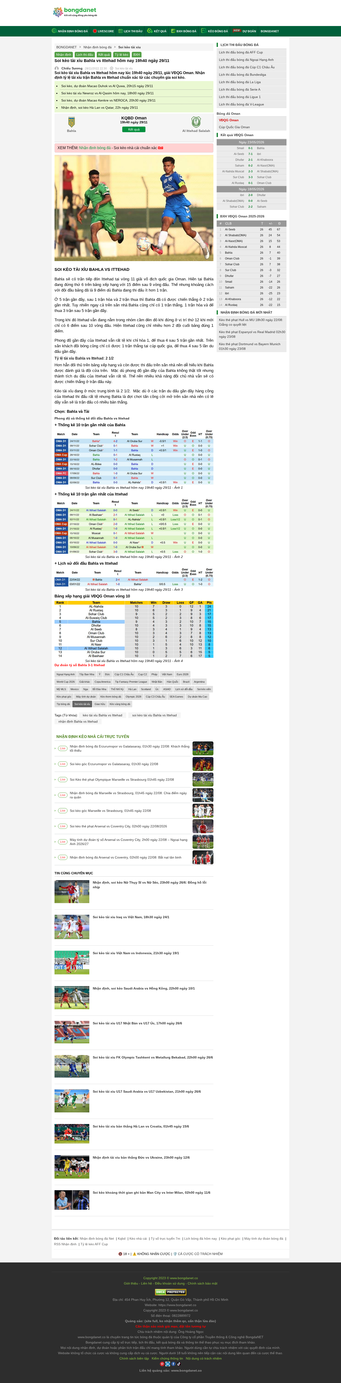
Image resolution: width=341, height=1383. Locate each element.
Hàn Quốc (172, 681)
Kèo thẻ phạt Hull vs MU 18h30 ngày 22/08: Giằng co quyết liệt (251, 322)
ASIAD (167, 689)
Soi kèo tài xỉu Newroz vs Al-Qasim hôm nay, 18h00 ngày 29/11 (107, 93)
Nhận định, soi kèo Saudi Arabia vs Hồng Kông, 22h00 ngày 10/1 (144, 988)
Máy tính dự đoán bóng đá (263, 1238)
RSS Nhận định (65, 1244)
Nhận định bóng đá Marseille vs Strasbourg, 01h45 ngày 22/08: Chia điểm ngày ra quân (128, 795)
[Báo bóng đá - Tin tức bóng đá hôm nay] (74, 9)
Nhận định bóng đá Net (97, 1238)
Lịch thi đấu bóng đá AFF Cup (241, 52)
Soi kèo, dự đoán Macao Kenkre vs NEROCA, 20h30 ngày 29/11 (108, 100)
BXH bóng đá (186, 31)
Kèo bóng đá (217, 31)
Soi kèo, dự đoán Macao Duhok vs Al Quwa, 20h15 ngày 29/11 (107, 86)
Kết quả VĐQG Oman (237, 135)
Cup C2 (142, 674)
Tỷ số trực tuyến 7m (165, 1238)
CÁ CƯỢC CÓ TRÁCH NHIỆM (200, 1254)
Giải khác (84, 681)
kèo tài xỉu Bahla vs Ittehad (102, 715)
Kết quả (160, 31)
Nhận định (63, 54)
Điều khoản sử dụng (170, 1283)
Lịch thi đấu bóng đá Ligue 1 (240, 97)
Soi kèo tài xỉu (82, 704)
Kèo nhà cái (138, 1238)
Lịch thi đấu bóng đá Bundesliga (242, 74)
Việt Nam (167, 674)
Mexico (75, 689)
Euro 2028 (182, 674)
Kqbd (121, 1238)
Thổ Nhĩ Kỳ (117, 689)
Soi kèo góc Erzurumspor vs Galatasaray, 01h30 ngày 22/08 (114, 764)
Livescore (105, 31)
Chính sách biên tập (134, 1358)
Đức (107, 674)
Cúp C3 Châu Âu (155, 696)
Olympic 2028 (133, 696)
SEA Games (176, 696)
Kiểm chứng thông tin (167, 1358)
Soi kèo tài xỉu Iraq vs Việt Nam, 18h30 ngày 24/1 (131, 917)
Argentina (199, 681)
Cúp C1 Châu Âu (124, 674)
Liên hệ (146, 1283)
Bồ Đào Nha (99, 689)
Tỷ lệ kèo (121, 54)
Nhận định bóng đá (73, 31)
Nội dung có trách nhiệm (204, 1358)
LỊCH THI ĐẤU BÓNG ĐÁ (240, 45)
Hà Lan (132, 689)
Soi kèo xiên (204, 689)
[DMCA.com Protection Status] (170, 1294)
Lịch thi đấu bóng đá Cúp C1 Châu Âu (247, 67)
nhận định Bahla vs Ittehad (78, 721)
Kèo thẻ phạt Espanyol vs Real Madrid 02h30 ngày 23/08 (252, 334)
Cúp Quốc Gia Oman (234, 127)
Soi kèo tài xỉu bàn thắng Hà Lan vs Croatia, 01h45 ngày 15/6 (141, 1126)
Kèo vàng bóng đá (120, 704)
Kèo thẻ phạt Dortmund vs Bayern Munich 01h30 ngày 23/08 (249, 346)
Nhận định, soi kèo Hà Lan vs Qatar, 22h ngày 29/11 (99, 107)
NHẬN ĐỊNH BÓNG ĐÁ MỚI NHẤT (246, 312)
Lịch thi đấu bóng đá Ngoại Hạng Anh (246, 60)
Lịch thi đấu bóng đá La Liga (240, 82)
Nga (85, 689)
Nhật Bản (157, 681)
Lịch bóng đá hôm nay (200, 1238)
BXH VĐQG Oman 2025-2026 (242, 216)
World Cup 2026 (66, 681)
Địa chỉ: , (170, 1299)
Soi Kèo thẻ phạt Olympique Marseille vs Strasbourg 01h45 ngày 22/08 (122, 779)
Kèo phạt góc (64, 696)
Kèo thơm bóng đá (110, 696)
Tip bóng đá (63, 704)
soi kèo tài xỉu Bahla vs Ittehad (154, 715)
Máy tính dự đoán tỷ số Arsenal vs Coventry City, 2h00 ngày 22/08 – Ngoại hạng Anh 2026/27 (128, 842)
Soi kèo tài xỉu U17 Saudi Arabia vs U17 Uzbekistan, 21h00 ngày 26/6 (147, 1091)
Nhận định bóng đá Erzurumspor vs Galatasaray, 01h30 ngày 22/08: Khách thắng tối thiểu (130, 748)
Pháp (154, 674)
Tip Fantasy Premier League (131, 681)
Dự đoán (249, 31)
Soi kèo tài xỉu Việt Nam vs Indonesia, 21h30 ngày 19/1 (136, 953)
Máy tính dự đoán (86, 696)
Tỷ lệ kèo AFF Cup (94, 1244)
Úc (157, 689)
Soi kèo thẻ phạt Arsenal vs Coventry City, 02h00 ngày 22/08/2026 (118, 826)
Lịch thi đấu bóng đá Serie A (239, 89)
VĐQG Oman (229, 120)
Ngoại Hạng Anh (66, 674)
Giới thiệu (131, 1283)
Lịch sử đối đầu (184, 689)
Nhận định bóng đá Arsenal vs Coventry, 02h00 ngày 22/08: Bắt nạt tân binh (125, 857)
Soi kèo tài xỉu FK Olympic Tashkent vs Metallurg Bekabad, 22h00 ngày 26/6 (153, 1057)
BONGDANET (270, 31)
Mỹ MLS (61, 689)
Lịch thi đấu (132, 31)
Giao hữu (100, 704)
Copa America (102, 681)
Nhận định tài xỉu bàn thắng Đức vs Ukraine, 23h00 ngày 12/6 (141, 1157)
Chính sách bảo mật (202, 1283)
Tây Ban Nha (86, 674)
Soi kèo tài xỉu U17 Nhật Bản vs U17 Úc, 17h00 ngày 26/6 (137, 1023)
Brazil (186, 681)
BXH (136, 54)
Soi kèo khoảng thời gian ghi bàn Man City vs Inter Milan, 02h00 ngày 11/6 (151, 1192)
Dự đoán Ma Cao (197, 696)
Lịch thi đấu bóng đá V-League (241, 104)
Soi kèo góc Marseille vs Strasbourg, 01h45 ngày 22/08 (110, 811)
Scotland (146, 689)
